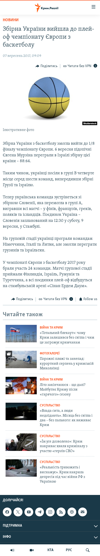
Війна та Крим (51, 327)
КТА (50, 550)
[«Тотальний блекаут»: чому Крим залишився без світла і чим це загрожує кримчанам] (21, 333)
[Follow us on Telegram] (39, 512)
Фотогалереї (50, 353)
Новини (11, 20)
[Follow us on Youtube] (28, 512)
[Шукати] (88, 550)
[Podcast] (71, 512)
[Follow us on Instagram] (50, 512)
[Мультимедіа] (32, 550)
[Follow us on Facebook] (7, 512)
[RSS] (61, 512)
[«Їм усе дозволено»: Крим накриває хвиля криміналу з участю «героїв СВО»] (21, 442)
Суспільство (50, 405)
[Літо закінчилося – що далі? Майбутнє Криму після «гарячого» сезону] (21, 385)
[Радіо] (12, 550)
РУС (69, 550)
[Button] (46, 66)
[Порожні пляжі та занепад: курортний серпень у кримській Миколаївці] (21, 359)
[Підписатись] (82, 512)
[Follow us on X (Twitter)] (17, 512)
